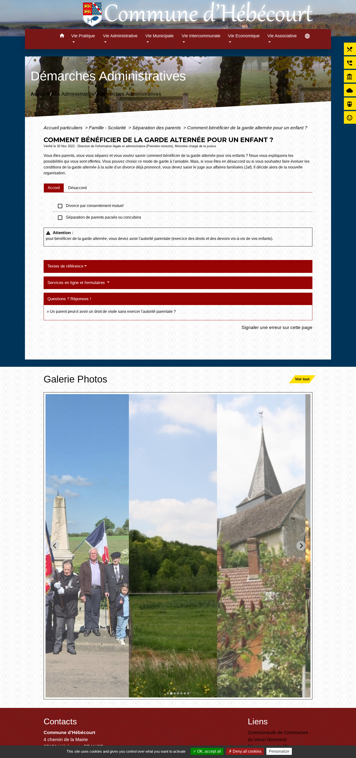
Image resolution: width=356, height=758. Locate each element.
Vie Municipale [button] (159, 35)
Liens (258, 721)
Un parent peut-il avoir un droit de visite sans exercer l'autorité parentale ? (113, 311)
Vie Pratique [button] (83, 35)
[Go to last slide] (55, 546)
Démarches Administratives (129, 94)
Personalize (279, 751)
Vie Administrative (73, 94)
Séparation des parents (157, 127)
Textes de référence (65, 266)
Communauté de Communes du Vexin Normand (278, 736)
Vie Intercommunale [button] (201, 35)
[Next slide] (301, 546)
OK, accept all (208, 751)
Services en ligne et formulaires (76, 282)
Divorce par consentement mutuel (90, 206)
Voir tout (302, 379)
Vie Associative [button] (282, 35)
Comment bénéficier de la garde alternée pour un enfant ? (247, 127)
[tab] (54, 187)
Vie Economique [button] (244, 35)
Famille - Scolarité (108, 127)
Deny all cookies (246, 751)
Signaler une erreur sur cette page (276, 327)
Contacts (60, 721)
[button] (62, 36)
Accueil (40, 94)
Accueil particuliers (64, 127)
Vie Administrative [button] (120, 35)
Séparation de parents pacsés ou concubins (99, 218)
